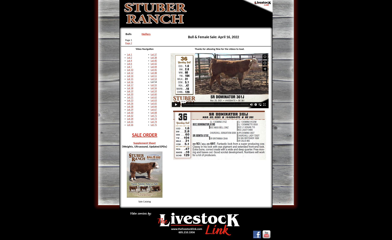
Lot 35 (130, 122)
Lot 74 (154, 122)
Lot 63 (154, 100)
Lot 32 (130, 116)
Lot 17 (130, 85)
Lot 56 (154, 88)
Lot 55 (154, 85)
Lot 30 (130, 113)
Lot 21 (130, 97)
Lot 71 (154, 116)
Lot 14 (130, 76)
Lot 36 (130, 125)
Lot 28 (130, 106)
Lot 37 (154, 55)
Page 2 (128, 43)
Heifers (146, 34)
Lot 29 (130, 110)
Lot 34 (130, 119)
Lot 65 (154, 103)
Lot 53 (154, 79)
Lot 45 (154, 70)
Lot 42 (154, 64)
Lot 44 (154, 67)
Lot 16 (130, 82)
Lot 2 (129, 58)
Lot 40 (154, 61)
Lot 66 (154, 106)
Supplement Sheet (144, 143)
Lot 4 (129, 61)
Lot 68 (154, 113)
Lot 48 (154, 73)
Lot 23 (130, 100)
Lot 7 (129, 67)
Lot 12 (130, 73)
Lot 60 (154, 94)
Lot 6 (129, 64)
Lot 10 (130, 70)
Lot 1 (129, 55)
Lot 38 (154, 58)
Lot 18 (130, 88)
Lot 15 (130, 79)
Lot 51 (154, 76)
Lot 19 (130, 91)
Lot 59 (154, 91)
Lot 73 (154, 119)
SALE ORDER (144, 135)
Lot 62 (154, 97)
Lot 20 (130, 94)
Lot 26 (130, 103)
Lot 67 (154, 110)
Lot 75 (154, 125)
